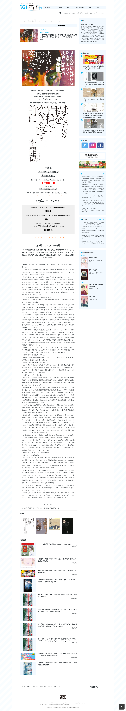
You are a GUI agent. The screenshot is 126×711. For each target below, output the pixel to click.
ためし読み (59, 7)
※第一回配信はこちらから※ (48, 189)
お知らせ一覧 (100, 219)
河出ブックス (96, 13)
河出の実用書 (80, 13)
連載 (90, 7)
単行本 (28, 20)
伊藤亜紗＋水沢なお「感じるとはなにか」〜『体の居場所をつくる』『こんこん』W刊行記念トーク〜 (93, 210)
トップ (23, 20)
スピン (99, 7)
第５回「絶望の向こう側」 (31, 508)
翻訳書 (86, 13)
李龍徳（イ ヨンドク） (88, 24)
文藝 (91, 13)
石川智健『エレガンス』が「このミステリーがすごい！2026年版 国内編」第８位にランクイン (93, 243)
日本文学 (34, 20)
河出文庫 (73, 13)
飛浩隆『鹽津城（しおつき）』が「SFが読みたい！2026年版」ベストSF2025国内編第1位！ (93, 237)
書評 (68, 7)
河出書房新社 (66, 13)
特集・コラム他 (79, 7)
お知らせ (47, 7)
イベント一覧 (100, 174)
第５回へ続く (48, 504)
